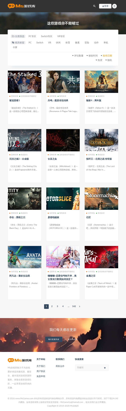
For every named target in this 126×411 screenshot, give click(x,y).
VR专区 (61, 36)
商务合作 (60, 366)
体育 (67, 43)
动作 (96, 43)
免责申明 (41, 376)
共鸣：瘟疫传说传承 (58, 100)
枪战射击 (101, 96)
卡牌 (15, 47)
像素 (77, 43)
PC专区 (32, 36)
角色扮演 (62, 96)
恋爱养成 (52, 271)
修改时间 (93, 56)
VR (49, 43)
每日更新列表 (53, 339)
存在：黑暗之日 (17, 217)
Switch (39, 43)
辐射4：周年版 (93, 100)
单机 (106, 43)
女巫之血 (52, 159)
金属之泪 (90, 276)
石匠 (88, 217)
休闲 (58, 43)
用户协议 (41, 371)
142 (74, 306)
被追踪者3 (14, 100)
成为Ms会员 (73, 339)
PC (30, 43)
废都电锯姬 (53, 217)
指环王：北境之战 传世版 (99, 159)
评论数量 (78, 56)
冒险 (87, 43)
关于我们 (41, 366)
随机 (109, 60)
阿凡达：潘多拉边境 (19, 276)
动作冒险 (52, 96)
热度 (100, 60)
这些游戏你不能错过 (28, 96)
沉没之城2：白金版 (19, 159)
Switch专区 (46, 36)
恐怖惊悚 (14, 96)
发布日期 (107, 56)
